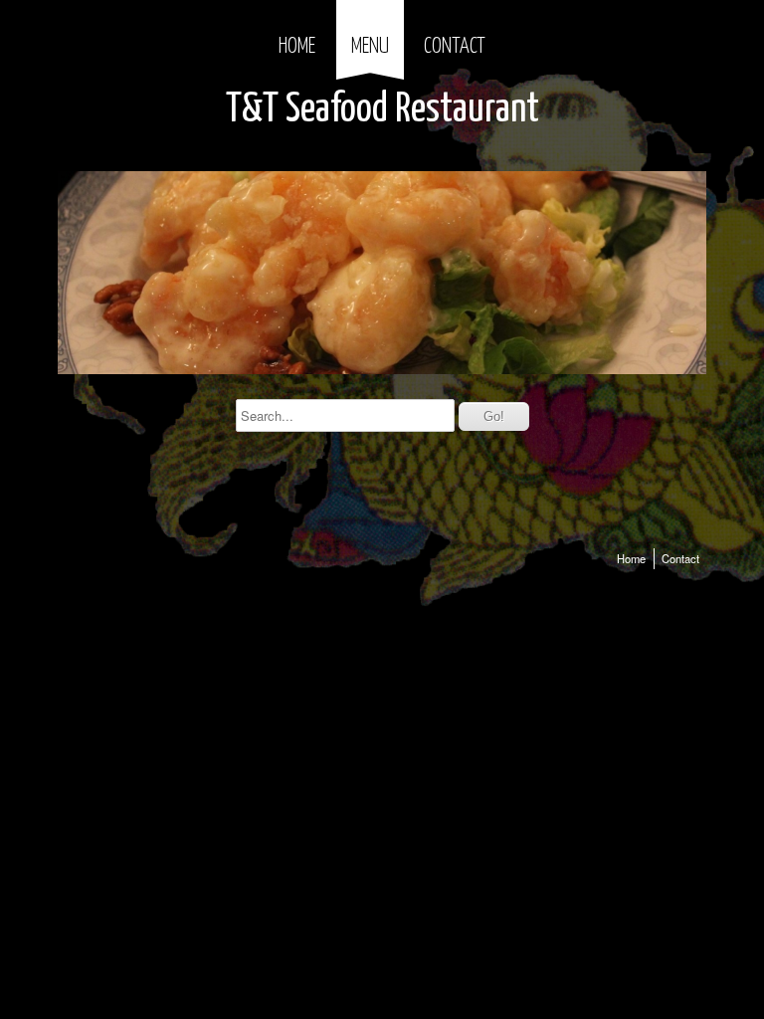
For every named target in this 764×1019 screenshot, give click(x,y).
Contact (454, 47)
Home (297, 47)
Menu (370, 47)
